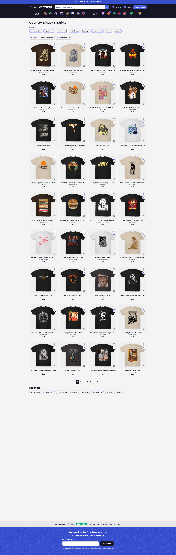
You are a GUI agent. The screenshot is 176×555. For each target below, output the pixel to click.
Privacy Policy (84, 548)
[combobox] (80, 7)
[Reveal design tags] (54, 66)
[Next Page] (101, 382)
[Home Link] (45, 7)
